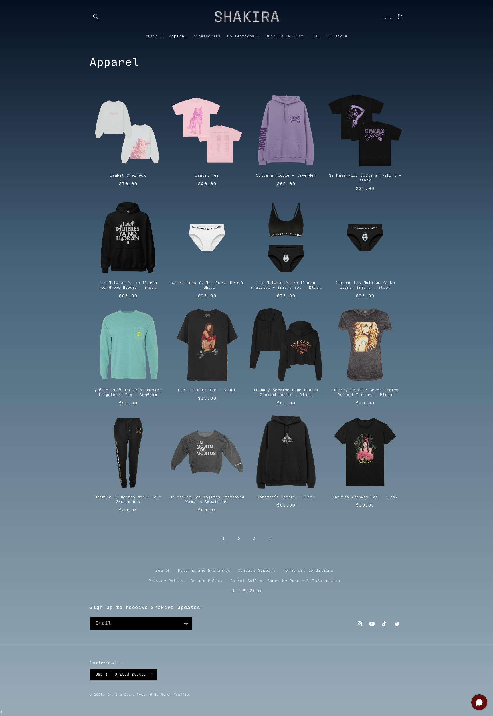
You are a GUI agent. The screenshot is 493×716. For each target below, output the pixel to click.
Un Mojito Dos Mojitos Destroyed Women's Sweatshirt (207, 499)
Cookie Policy (207, 581)
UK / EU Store (246, 591)
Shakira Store (121, 694)
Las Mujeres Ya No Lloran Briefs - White (207, 285)
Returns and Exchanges (204, 571)
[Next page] (269, 539)
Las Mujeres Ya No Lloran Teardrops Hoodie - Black (128, 285)
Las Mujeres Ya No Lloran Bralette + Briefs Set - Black (286, 285)
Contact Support (257, 571)
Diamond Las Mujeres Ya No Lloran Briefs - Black (365, 285)
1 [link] (223, 539)
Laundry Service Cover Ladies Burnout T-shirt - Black (365, 392)
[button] (96, 16)
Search (163, 571)
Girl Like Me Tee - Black (207, 390)
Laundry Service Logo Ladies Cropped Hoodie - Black (286, 392)
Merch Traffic (175, 694)
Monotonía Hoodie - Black (286, 497)
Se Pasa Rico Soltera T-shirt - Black (365, 178)
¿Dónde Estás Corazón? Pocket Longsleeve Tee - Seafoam (128, 392)
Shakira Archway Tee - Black (364, 497)
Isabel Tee (207, 175)
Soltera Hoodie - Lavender (286, 175)
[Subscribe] (185, 623)
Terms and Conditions (308, 571)
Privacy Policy (166, 581)
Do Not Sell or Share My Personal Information (285, 581)
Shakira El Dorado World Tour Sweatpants (128, 499)
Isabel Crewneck (128, 175)
